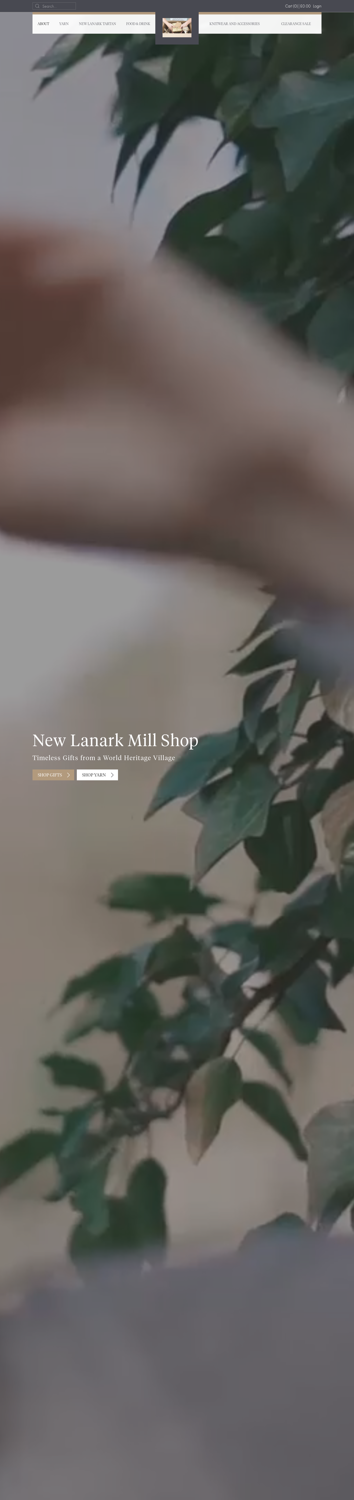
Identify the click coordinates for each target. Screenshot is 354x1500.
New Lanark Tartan (97, 24)
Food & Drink (138, 24)
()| (298, 6)
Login (317, 6)
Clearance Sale (296, 24)
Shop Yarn (94, 775)
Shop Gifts (50, 775)
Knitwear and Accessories (235, 24)
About (43, 24)
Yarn (64, 24)
